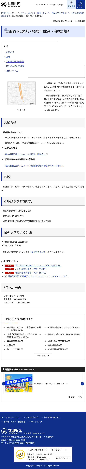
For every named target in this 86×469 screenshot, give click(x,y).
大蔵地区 (11, 345)
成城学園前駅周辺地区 (58, 349)
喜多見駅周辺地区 (15, 341)
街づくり (46, 13)
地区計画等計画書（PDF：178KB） (31, 268)
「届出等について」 (38, 251)
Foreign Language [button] (56, 4)
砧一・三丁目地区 (15, 349)
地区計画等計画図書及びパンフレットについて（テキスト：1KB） (38, 276)
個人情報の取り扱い (52, 417)
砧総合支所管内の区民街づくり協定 (64, 334)
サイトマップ (36, 421)
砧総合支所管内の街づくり (19, 318)
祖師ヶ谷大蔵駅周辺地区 (59, 341)
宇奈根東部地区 (55, 345)
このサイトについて (12, 417)
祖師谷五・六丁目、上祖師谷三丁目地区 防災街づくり (24, 329)
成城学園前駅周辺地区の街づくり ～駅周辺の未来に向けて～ (24, 336)
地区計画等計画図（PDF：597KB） (31, 272)
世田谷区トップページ (10, 13)
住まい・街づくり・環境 (31, 13)
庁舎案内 (49, 436)
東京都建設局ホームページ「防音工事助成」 (25, 154)
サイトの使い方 (32, 417)
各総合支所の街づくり (61, 13)
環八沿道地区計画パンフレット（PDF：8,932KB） (38, 265)
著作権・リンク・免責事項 (14, 421)
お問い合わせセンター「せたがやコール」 (48, 449)
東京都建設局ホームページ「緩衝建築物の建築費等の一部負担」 (34, 165)
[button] (40, 4)
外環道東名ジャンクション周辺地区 (64, 327)
